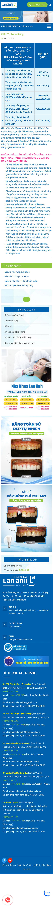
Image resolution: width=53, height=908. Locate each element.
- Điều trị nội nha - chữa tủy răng (18, 285)
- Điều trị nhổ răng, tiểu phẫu (17, 271)
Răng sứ (8, 326)
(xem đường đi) (39, 684)
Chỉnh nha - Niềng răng (15, 331)
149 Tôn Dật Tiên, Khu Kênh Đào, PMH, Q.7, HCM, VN (26, 776)
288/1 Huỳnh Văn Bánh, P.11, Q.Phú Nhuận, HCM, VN (26, 717)
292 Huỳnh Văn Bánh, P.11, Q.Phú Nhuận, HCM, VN (25, 688)
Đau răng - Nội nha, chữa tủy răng (20, 343)
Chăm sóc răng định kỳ (15, 315)
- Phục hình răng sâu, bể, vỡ (16, 276)
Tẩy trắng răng (11, 320)
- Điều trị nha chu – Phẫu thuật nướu (20, 280)
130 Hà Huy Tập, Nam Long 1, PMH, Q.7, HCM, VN (24, 747)
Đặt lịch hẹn (38, 4)
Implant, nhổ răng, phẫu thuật (18, 337)
